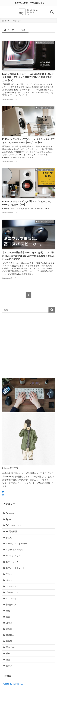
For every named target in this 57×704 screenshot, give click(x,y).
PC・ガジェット (14, 525)
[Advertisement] (28, 345)
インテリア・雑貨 (14, 549)
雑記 (8, 659)
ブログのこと (12, 592)
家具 (8, 611)
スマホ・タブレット (15, 568)
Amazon (10, 513)
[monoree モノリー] (28, 12)
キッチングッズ (13, 556)
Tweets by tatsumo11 (12, 684)
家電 (8, 617)
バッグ (9, 580)
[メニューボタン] (5, 12)
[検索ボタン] (52, 12)
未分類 (9, 629)
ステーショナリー (14, 562)
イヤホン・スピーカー (16, 543)
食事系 (9, 665)
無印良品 (10, 635)
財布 (8, 653)
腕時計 (9, 641)
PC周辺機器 (11, 531)
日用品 (9, 623)
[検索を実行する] (51, 310)
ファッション (12, 586)
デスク (9, 574)
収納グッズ (11, 604)
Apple (8, 519)
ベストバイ (11, 598)
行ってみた (11, 647)
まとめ (9, 537)
